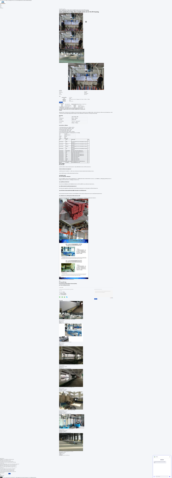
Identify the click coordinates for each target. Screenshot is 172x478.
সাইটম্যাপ (3, 475)
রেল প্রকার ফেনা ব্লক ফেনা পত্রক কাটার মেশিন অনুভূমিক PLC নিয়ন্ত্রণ (7, 470)
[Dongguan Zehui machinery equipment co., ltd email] (59, 297)
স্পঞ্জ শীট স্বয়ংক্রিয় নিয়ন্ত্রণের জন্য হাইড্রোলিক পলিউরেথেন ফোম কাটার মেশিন (8, 471)
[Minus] (169, 456)
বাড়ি (0, 4)
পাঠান (9, 473)
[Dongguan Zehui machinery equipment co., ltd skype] (66, 297)
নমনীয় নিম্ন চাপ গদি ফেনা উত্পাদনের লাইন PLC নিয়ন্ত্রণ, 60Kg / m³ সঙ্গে (66, 387)
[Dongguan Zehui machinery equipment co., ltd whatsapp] (62, 297)
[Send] (169, 477)
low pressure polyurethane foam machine (68, 283)
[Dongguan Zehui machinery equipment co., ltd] (3, 2)
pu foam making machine (64, 285)
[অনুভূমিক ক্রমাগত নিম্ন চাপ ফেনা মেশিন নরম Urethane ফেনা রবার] (71, 421)
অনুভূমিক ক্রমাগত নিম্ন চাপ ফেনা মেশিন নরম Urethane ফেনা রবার (66, 428)
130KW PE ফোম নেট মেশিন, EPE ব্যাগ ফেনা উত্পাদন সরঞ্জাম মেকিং (7, 459)
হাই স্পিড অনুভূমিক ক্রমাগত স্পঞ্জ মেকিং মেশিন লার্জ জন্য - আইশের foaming (67, 319)
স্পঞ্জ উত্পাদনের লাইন (2, 463)
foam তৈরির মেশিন (2, 458)
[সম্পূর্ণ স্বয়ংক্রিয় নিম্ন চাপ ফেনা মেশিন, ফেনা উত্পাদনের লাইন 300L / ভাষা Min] (71, 400)
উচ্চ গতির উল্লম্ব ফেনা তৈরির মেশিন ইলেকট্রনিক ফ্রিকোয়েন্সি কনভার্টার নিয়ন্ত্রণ (8, 462)
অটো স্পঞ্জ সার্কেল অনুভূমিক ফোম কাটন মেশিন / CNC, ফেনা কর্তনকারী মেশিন (7, 468)
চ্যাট (60, 102)
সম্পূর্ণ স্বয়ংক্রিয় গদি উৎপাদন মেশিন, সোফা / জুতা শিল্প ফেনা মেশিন (6, 461)
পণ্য (0, 6)
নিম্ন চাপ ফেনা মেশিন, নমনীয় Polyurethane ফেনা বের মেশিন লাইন (66, 451)
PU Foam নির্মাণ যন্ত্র (62, 282)
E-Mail (1, 475)
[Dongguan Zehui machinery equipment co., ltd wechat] (64, 297)
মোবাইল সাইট (2, 476)
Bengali (30, 0)
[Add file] (154, 477)
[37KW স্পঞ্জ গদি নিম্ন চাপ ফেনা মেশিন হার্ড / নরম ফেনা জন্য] (71, 332)
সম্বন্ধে (1, 5)
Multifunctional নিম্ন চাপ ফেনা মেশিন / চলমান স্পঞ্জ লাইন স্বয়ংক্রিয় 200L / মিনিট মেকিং (68, 364)
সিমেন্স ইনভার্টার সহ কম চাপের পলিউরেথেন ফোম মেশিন (5, 460)
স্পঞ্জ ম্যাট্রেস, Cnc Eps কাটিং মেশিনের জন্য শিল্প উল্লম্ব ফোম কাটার (7, 469)
